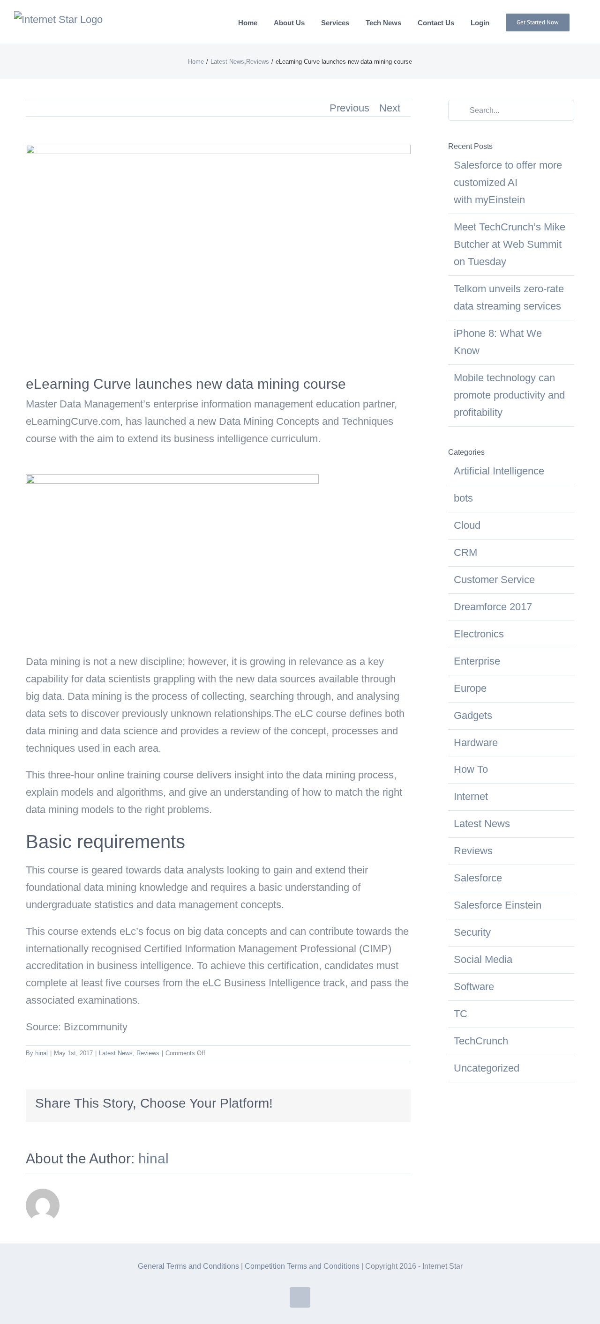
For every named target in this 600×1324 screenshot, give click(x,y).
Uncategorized (486, 1068)
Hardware (476, 742)
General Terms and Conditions (188, 1266)
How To (471, 769)
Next (389, 108)
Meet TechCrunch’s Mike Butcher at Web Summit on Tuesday (509, 244)
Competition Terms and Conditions (302, 1266)
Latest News (116, 1053)
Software (474, 986)
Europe (470, 688)
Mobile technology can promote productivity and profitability (509, 395)
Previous (349, 108)
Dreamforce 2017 (493, 607)
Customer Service (494, 579)
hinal (41, 1053)
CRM (465, 552)
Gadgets (473, 715)
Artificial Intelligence (499, 471)
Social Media (483, 959)
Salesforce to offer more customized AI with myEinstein (508, 182)
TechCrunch (481, 1041)
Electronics (479, 634)
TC (460, 1014)
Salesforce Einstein (497, 905)
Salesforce (478, 878)
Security (472, 932)
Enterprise (477, 661)
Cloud (467, 525)
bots (463, 498)
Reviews (147, 1053)
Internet (471, 796)
